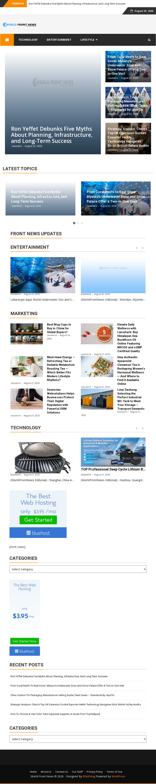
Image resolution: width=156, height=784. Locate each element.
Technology (28, 39)
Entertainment (59, 39)
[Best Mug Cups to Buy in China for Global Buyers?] (26, 333)
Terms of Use (114, 771)
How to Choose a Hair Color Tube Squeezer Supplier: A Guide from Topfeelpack (55, 714)
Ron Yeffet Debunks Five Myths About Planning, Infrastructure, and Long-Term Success (77, 3)
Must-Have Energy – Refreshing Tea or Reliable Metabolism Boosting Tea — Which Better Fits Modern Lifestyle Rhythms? (61, 369)
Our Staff (77, 771)
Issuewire (15, 294)
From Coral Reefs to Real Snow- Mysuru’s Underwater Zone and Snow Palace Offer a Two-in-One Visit (67, 685)
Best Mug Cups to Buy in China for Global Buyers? (59, 328)
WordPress (118, 776)
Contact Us (61, 771)
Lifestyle (87, 39)
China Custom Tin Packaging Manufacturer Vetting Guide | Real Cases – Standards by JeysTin (62, 695)
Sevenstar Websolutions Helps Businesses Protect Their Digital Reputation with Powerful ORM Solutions (60, 401)
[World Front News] (7, 40)
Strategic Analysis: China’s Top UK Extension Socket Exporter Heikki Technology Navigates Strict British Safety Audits (75, 704)
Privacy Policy (95, 771)
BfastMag (89, 776)
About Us (46, 771)
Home (33, 771)
